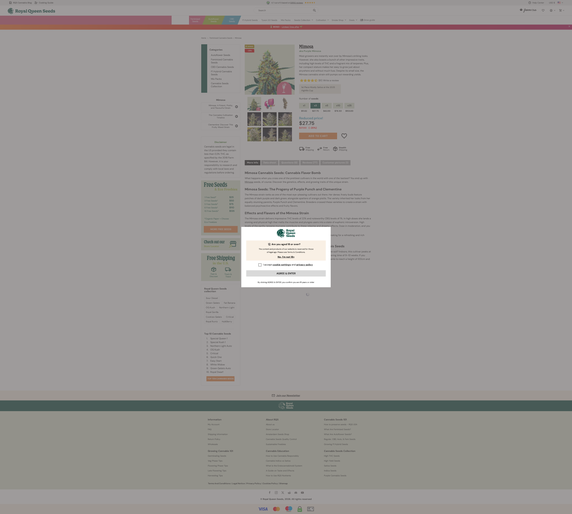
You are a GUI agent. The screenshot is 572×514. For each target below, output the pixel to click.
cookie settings (282, 264)
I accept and (288, 264)
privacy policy (304, 264)
